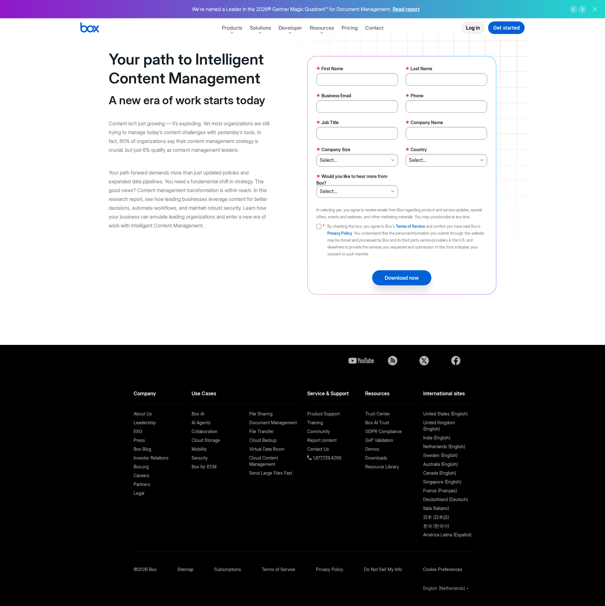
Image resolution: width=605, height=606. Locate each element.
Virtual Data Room (267, 449)
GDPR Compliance (383, 431)
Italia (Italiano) (436, 508)
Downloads (376, 457)
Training (315, 422)
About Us (143, 413)
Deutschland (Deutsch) (445, 499)
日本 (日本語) (436, 517)
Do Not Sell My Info (383, 569)
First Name (329, 69)
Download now (402, 278)
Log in (473, 28)
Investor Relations (151, 457)
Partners (142, 484)
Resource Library (382, 466)
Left (573, 9)
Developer (290, 28)
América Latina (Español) (447, 534)
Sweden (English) (440, 455)
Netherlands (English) (444, 446)
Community (318, 431)
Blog (392, 360)
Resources (322, 28)
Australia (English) (440, 464)
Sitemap (185, 569)
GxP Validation (379, 440)
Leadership (145, 422)
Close (595, 9)
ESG (138, 431)
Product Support (323, 413)
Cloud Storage (206, 440)
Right (582, 9)
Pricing (350, 28)
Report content (322, 440)
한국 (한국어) (436, 526)
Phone (415, 96)
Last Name (419, 69)
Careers (141, 475)
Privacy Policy (339, 233)
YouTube (361, 360)
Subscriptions (227, 569)
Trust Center (377, 413)
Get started (506, 28)
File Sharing (261, 413)
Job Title (327, 123)
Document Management (273, 422)
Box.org (141, 466)
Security (200, 457)
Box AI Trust (377, 422)
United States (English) (445, 413)
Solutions (260, 28)
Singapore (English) (442, 481)
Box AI (198, 413)
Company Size (333, 150)
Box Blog (142, 449)
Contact (374, 28)
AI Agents (201, 422)
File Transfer (261, 431)
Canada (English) (439, 473)
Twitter (424, 360)
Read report (406, 9)
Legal (139, 493)
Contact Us (318, 449)
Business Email (333, 96)
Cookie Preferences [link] (442, 569)
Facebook (455, 360)
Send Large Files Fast (270, 473)
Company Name (424, 123)
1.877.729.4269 (326, 457)
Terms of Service (410, 226)
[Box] (89, 28)
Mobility (199, 449)
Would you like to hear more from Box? (351, 179)
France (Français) (440, 490)
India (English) (436, 437)
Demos (372, 449)
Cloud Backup (263, 440)
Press (139, 440)
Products (232, 28)
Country (416, 150)
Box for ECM (204, 466)
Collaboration (204, 431)
